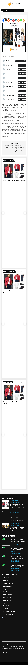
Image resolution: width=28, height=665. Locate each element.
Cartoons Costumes (8, 583)
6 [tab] (21, 271)
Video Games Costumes (9, 611)
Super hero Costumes (15, 514)
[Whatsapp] (21, 20)
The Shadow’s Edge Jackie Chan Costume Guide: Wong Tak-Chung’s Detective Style (18, 567)
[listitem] (17, 31)
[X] (6, 20)
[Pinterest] (13, 20)
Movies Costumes (14, 502)
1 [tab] (12, 271)
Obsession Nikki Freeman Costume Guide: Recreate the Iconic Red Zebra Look (18, 558)
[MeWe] (16, 20)
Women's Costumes (15, 561)
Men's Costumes (14, 500)
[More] (24, 20)
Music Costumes (7, 597)
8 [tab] (24, 271)
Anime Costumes (7, 577)
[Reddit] (8, 20)
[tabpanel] (14, 174)
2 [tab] (14, 271)
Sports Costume (7, 600)
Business (5, 580)
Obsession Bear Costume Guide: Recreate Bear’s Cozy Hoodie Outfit (18, 550)
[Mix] (18, 20)
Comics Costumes (7, 586)
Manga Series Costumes (9, 589)
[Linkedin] (11, 20)
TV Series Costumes (16, 544)
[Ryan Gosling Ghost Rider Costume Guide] (14, 171)
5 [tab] (19, 271)
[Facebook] (3, 20)
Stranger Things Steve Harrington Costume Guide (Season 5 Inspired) (18, 541)
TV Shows (5, 608)
